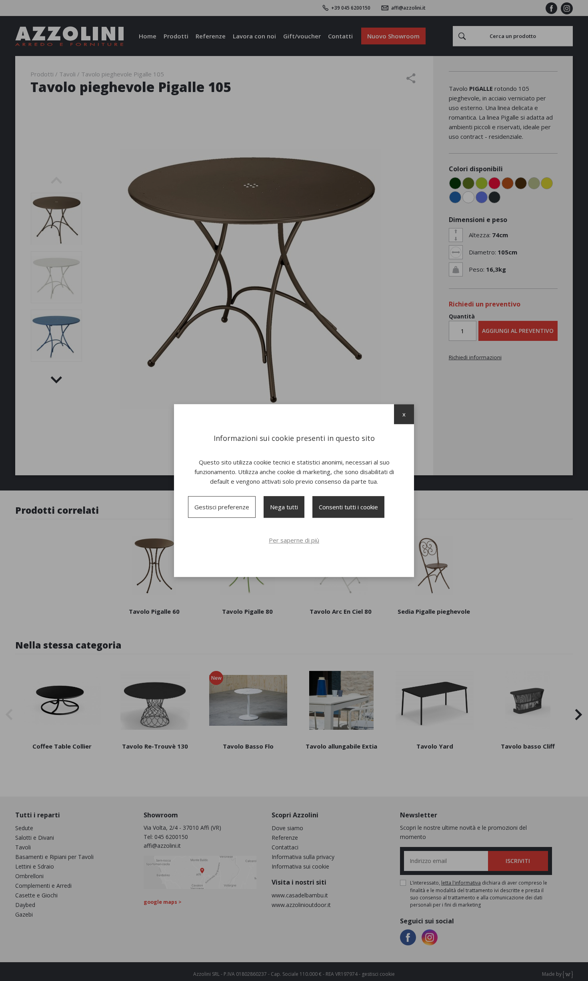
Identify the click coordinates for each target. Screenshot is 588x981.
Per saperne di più (294, 540)
